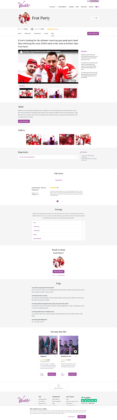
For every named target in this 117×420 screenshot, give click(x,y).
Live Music (52, 6)
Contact (91, 6)
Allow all (82, 416)
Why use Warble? (56, 401)
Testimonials (37, 33)
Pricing (46, 33)
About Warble (55, 399)
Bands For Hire (42, 403)
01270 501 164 (95, 1)
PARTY (77, 6)
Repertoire (28, 33)
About (19, 33)
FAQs (52, 33)
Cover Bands (42, 401)
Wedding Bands (43, 399)
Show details (71, 416)
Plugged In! (43, 356)
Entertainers (62, 6)
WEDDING (71, 6)
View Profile (51, 374)
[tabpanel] (48, 356)
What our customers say (72, 401)
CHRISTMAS (84, 6)
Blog (53, 403)
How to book (69, 403)
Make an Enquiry (93, 33)
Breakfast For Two (66, 356)
